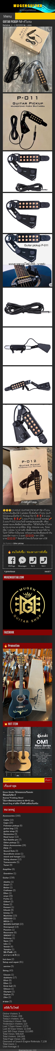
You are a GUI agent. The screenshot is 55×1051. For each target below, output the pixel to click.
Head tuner (9, 837)
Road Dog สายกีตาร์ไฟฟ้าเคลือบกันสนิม (20, 803)
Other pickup (18, 543)
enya (6, 896)
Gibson (7, 989)
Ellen (6, 893)
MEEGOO (8, 918)
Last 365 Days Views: (14, 1031)
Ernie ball (8, 986)
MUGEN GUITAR (11, 924)
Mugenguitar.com (25, 1050)
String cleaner (10, 859)
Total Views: (9, 1034)
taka (6, 944)
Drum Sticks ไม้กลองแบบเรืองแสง (18, 792)
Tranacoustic (10, 862)
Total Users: (9, 1044)
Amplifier (7, 869)
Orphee (7, 994)
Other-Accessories (12, 845)
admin (29, 25)
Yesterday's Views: (12, 1021)
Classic (7, 975)
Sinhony (8, 938)
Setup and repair (11, 962)
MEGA (6, 921)
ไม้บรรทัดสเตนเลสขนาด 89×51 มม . (19, 800)
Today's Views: (10, 1016)
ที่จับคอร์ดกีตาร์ (9, 795)
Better (6, 887)
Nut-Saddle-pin (11, 840)
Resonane (8, 932)
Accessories (9, 816)
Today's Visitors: (11, 1019)
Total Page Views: (12, 1039)
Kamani (7, 907)
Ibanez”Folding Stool (13, 798)
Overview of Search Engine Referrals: (22, 1041)
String (6, 970)
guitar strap (9, 831)
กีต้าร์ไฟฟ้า (8, 952)
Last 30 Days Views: (13, 1029)
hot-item (7, 959)
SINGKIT (8, 935)
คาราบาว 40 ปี (10, 955)
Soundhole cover (12, 854)
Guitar (6, 878)
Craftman (8, 890)
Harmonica (9, 834)
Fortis (6, 899)
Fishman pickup (11, 826)
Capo (6, 823)
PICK (6, 848)
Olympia (7, 992)
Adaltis (7, 882)
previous (10, 571)
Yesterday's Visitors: (13, 1024)
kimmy (7, 913)
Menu (7, 16)
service (7, 966)
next (47, 571)
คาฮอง (6, 1001)
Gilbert (7, 901)
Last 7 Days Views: (13, 1026)
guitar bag (8, 828)
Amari (6, 885)
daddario (8, 977)
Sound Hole (9, 851)
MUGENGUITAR (28, 6)
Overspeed (9, 927)
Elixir (6, 980)
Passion (7, 930)
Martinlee (8, 916)
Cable (6, 820)
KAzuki (7, 910)
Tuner (6, 865)
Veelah (7, 946)
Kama (6, 904)
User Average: (10, 1046)
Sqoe (6, 941)
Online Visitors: (11, 1013)
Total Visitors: (10, 1036)
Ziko (6, 997)
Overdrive (8, 873)
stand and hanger (12, 856)
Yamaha (7, 949)
